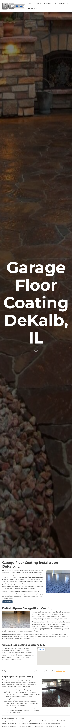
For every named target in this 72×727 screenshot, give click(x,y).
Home (29, 4)
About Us (38, 4)
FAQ (55, 4)
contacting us (60, 671)
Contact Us (63, 4)
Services (47, 4)
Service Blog (32, 8)
